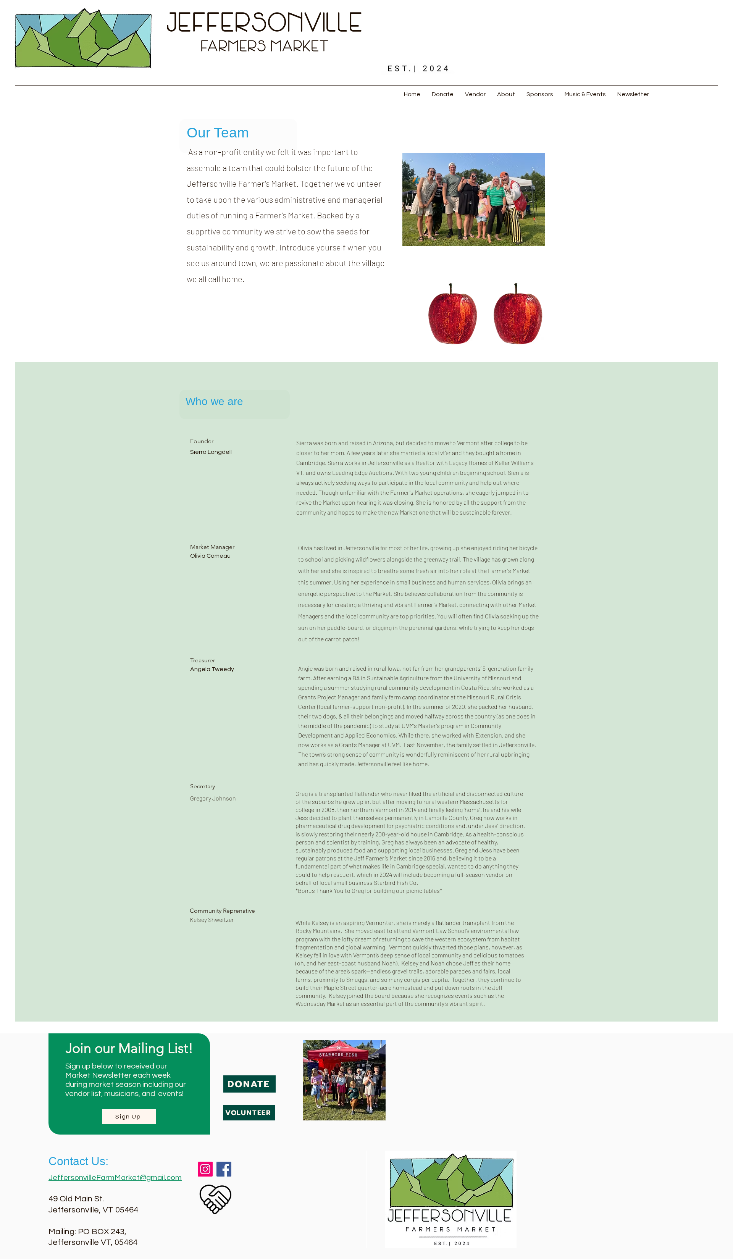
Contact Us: (78, 1161)
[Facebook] (223, 1169)
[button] (475, 94)
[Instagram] (205, 1169)
